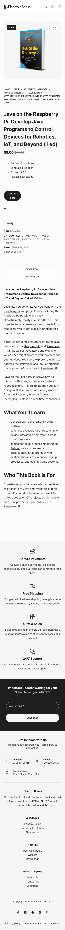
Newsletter (32, 832)
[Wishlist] (46, 7)
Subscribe (32, 717)
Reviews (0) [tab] (32, 276)
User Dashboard (32, 850)
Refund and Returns (35, 923)
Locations (32, 885)
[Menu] (59, 6)
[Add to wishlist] (5, 208)
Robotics (28, 239)
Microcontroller (37, 235)
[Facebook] (18, 912)
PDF (26, 247)
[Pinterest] (47, 912)
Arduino (45, 394)
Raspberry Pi (12, 239)
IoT (23, 235)
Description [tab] (32, 269)
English (17, 247)
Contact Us (32, 881)
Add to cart (12, 195)
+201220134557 (50, 762)
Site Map (55, 923)
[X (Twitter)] (25, 912)
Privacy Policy (32, 823)
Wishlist (32, 854)
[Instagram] (33, 912)
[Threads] (40, 912)
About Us (32, 877)
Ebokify (9, 223)
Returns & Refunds (33, 828)
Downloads (32, 858)
